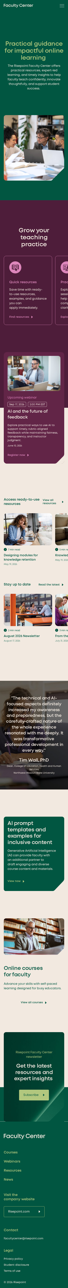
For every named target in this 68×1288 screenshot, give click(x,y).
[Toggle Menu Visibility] (60, 6)
